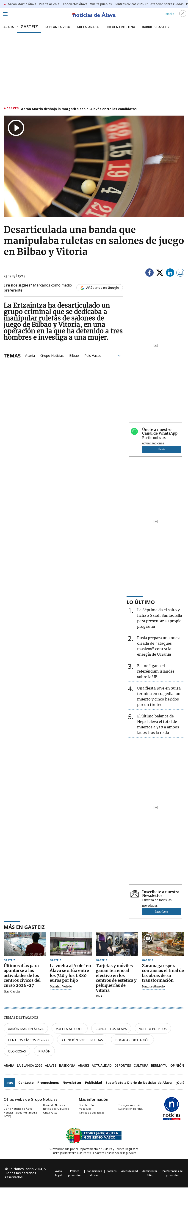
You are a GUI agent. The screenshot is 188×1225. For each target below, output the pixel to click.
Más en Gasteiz (24, 926)
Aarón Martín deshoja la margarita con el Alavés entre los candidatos (79, 109)
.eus (9, 1082)
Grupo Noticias (52, 355)
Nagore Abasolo (153, 986)
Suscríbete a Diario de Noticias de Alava (139, 1082)
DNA (99, 996)
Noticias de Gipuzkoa (56, 1108)
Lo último (141, 601)
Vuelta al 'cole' (69, 1029)
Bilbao (74, 355)
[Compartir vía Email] (180, 273)
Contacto (26, 1082)
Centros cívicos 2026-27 (28, 1040)
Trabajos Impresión (130, 1105)
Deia (6, 1105)
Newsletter (72, 1082)
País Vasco (92, 355)
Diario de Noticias (54, 1105)
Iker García (12, 991)
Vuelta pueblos (153, 1029)
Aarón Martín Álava (26, 1029)
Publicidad (93, 1082)
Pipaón (44, 1051)
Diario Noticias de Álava (18, 1108)
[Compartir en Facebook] (149, 273)
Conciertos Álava (111, 1029)
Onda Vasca (50, 1112)
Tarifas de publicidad (92, 1112)
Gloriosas (17, 1051)
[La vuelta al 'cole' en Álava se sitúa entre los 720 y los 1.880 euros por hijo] (71, 944)
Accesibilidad (129, 1171)
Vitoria (30, 355)
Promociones (48, 1082)
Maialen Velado (61, 986)
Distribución (86, 1105)
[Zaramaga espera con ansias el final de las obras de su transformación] (163, 944)
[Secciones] (5, 14)
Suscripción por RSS (130, 1108)
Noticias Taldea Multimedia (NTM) (20, 1114)
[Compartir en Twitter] (160, 273)
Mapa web (85, 1108)
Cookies (111, 1171)
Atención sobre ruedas (82, 1040)
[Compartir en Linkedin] (170, 273)
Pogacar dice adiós (132, 1040)
